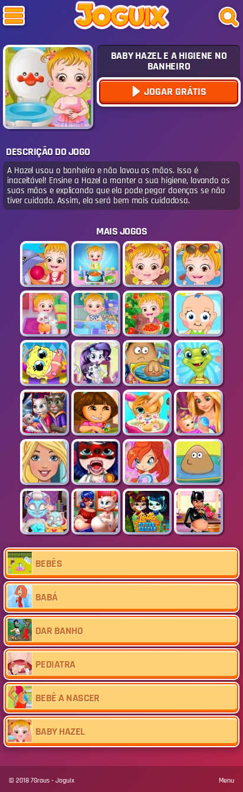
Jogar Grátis (174, 91)
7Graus (40, 780)
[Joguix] (121, 17)
